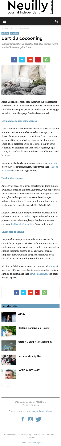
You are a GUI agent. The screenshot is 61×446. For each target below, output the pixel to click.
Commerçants (10, 434)
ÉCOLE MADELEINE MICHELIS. (35, 342)
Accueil (4, 28)
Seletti (28, 216)
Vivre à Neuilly (25, 434)
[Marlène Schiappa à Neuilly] (8, 331)
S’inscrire (30, 437)
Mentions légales (35, 442)
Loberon (51, 266)
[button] (57, 21)
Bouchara (52, 163)
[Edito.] (8, 317)
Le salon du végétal (29, 356)
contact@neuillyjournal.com (39, 411)
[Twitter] (38, 419)
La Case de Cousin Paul (23, 224)
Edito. (21, 314)
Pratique (50, 434)
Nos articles (39, 434)
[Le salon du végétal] (8, 360)
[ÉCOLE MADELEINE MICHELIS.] (8, 345)
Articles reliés (10, 306)
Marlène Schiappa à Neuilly (34, 328)
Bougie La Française (39, 273)
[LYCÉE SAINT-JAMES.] (8, 374)
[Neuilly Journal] (30, 7)
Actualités (14, 33)
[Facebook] (23, 419)
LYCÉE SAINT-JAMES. (29, 370)
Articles (5, 33)
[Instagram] (30, 419)
